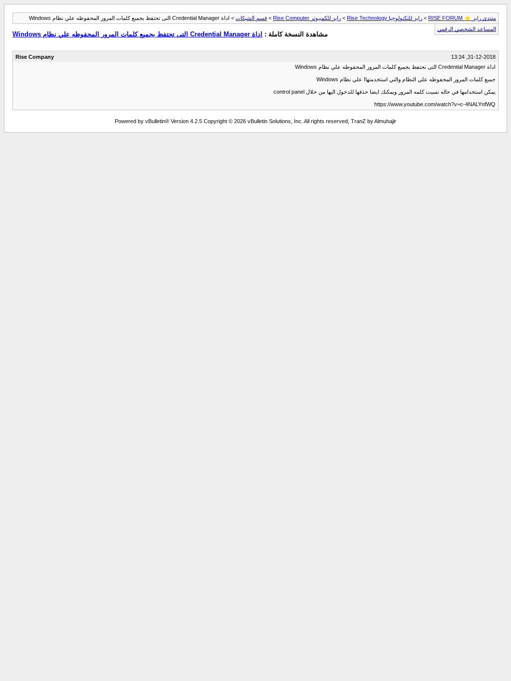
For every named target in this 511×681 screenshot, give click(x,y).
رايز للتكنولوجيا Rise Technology (384, 18)
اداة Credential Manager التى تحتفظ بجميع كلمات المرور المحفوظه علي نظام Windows (137, 34)
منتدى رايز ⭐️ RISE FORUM (462, 18)
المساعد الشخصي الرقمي (466, 29)
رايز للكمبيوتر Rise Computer (307, 18)
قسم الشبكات (251, 18)
